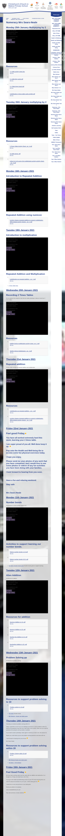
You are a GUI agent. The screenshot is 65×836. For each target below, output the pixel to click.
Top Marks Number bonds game (16, 565)
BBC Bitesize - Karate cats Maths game (18, 716)
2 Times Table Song (13, 285)
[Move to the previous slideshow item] (63, 56)
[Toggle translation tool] (1, 21)
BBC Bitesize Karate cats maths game (18, 760)
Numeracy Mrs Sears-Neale (17, 19)
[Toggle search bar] (1, 18)
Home (7, 18)
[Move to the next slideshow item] (63, 59)
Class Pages (26, 18)
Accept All (9, 40)
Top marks (11, 713)
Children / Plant (16, 18)
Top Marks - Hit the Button (15, 762)
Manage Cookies (11, 42)
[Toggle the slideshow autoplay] (63, 53)
